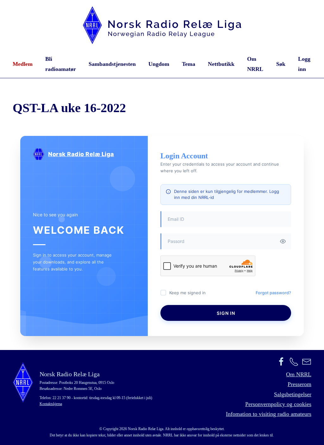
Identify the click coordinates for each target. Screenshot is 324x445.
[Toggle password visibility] (283, 241)
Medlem (23, 64)
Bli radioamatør (60, 64)
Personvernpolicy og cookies (278, 404)
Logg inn (304, 64)
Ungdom (158, 64)
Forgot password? (273, 292)
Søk (280, 64)
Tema (188, 64)
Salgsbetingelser (292, 394)
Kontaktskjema (51, 404)
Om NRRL (255, 64)
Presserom (299, 384)
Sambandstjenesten (112, 64)
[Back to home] (162, 25)
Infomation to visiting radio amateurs (268, 414)
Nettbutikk (221, 64)
